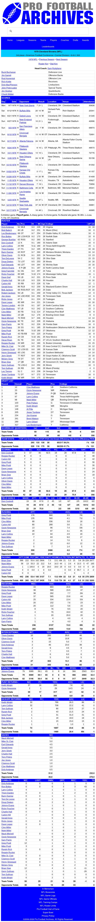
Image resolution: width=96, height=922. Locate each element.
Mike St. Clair (7, 346)
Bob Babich (7, 230)
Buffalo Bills (25, 110)
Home (10, 40)
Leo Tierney (7, 371)
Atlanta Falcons (26, 141)
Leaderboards (48, 46)
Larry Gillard (32, 422)
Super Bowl (48, 912)
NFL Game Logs (48, 895)
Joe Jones (6, 296)
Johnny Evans (8, 268)
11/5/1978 (11, 180)
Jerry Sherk (7, 356)
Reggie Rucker (8, 343)
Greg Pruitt (6, 331)
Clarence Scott (8, 349)
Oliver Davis (7, 255)
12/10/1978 (11, 204)
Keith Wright (7, 378)
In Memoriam (48, 888)
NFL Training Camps (48, 902)
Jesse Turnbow (8, 374)
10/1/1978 (11, 152)
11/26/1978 (11, 193)
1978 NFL (32, 59)
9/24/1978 (11, 147)
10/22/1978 (11, 171)
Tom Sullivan (7, 368)
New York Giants (27, 105)
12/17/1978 (11, 210)
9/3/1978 (12, 127)
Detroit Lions (25, 115)
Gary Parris (7, 324)
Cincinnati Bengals (24, 134)
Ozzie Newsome (9, 321)
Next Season (62, 59)
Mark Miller (6, 315)
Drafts (75, 40)
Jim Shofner (7, 91)
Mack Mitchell (8, 318)
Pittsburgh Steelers (24, 147)
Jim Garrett (6, 75)
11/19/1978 (11, 187)
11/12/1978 (11, 184)
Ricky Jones (7, 299)
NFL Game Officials (48, 898)
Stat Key (54, 63)
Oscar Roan (7, 340)
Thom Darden (8, 249)
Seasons (32, 40)
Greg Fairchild (8, 271)
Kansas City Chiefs (25, 171)
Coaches (65, 40)
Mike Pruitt (6, 334)
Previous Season (46, 59)
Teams (43, 40)
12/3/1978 (11, 199)
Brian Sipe (6, 362)
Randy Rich (7, 337)
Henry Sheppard (9, 353)
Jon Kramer (32, 415)
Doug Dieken (7, 262)
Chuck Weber (8, 94)
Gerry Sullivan (8, 365)
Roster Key (43, 63)
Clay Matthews (8, 309)
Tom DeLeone (8, 258)
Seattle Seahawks (24, 200)
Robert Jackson (8, 293)
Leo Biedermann (9, 233)
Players (53, 40)
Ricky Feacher (8, 274)
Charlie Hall (7, 280)
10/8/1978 (11, 158)
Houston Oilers (26, 152)
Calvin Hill (6, 283)
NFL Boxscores (48, 892)
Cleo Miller (6, 312)
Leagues (20, 40)
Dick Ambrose (8, 227)
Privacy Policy (48, 915)
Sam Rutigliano (54, 68)
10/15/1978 (11, 164)
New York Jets (26, 204)
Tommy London (8, 305)
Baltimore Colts (26, 187)
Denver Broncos (27, 184)
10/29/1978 (11, 176)
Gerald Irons (7, 287)
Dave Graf (6, 277)
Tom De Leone (8, 799)
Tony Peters (7, 327)
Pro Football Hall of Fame (48, 909)
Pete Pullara (32, 403)
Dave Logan (7, 302)
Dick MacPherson (9, 85)
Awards (85, 40)
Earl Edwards (8, 265)
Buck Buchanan (9, 72)
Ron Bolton (7, 236)
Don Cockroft (7, 243)
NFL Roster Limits (48, 905)
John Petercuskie (9, 88)
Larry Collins (7, 246)
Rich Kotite (6, 82)
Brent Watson (32, 419)
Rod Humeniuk (8, 78)
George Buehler (9, 240)
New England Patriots (26, 121)
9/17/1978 (11, 141)
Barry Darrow (7, 252)
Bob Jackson (7, 290)
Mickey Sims (7, 359)
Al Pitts (30, 409)
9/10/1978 (11, 134)
